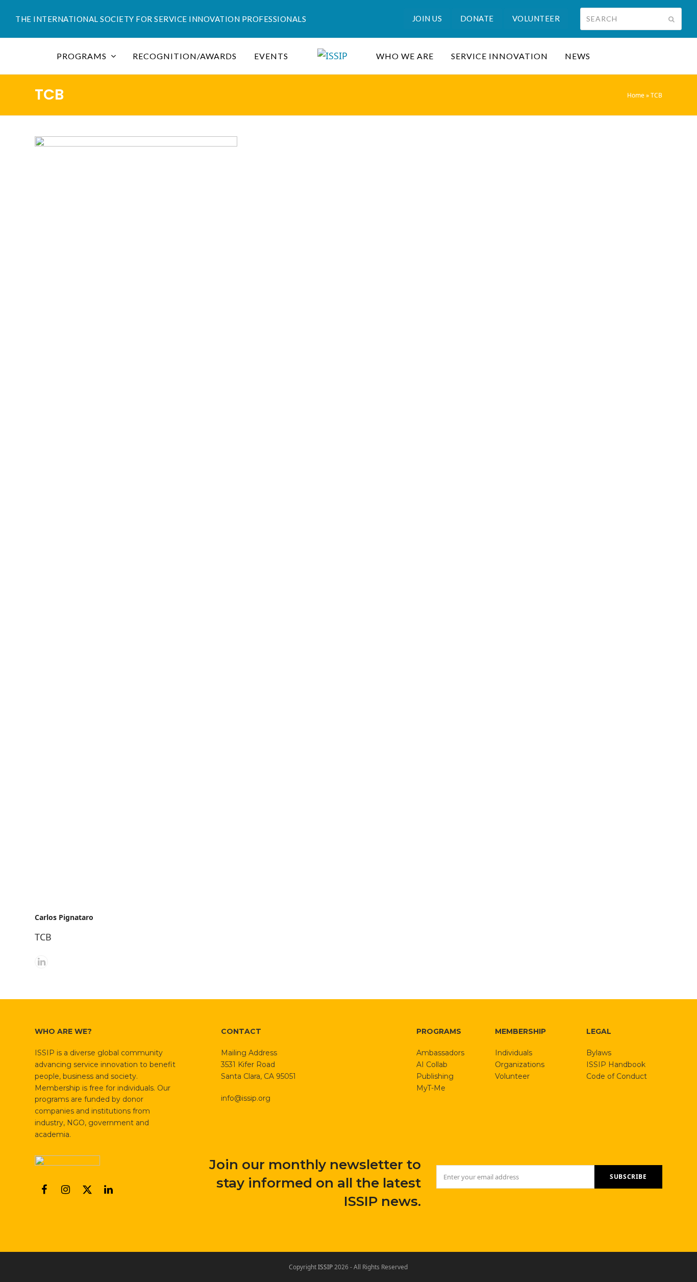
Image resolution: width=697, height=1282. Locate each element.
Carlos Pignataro (64, 917)
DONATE (477, 18)
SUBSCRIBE (628, 1176)
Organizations (519, 1064)
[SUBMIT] (671, 19)
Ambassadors (440, 1052)
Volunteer (512, 1076)
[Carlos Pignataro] (136, 518)
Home (635, 95)
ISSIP (325, 1267)
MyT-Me (430, 1088)
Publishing (435, 1076)
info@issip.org (245, 1098)
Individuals (513, 1052)
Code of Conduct (616, 1076)
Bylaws (598, 1052)
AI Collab (431, 1064)
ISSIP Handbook (615, 1064)
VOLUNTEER (536, 18)
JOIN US (427, 18)
